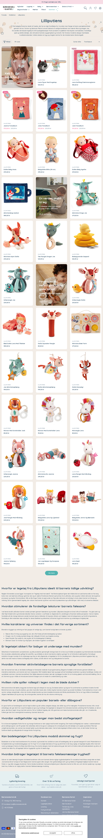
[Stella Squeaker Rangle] (51, 323)
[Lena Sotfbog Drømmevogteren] (85, 62)
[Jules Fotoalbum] (51, 105)
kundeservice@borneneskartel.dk (15, 804)
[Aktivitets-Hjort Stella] (17, 236)
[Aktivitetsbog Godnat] (17, 193)
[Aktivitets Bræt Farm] (85, 323)
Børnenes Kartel (12, 834)
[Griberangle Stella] (85, 280)
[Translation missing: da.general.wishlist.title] (95, 8)
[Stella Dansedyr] (85, 367)
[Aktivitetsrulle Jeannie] (51, 454)
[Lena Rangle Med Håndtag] (85, 454)
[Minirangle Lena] (85, 410)
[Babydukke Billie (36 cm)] (51, 149)
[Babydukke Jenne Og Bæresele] (85, 497)
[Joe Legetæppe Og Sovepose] (51, 541)
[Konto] (90, 8)
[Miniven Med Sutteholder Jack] (17, 410)
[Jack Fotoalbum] (85, 105)
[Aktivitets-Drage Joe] (85, 193)
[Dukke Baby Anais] (17, 149)
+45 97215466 (8, 808)
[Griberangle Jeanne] (17, 454)
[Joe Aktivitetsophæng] (17, 367)
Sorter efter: (77, 42)
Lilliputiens (41, 80)
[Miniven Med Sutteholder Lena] (51, 410)
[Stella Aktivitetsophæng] (51, 367)
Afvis (73, 833)
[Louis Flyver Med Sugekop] (51, 62)
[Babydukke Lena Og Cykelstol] (51, 497)
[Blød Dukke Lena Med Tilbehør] (17, 323)
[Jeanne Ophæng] (17, 541)
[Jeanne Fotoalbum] (17, 105)
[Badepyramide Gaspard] (85, 236)
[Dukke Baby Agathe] (85, 149)
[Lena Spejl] (85, 541)
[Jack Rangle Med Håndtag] (17, 497)
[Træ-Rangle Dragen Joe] (51, 236)
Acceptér (53, 833)
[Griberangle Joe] (17, 280)
